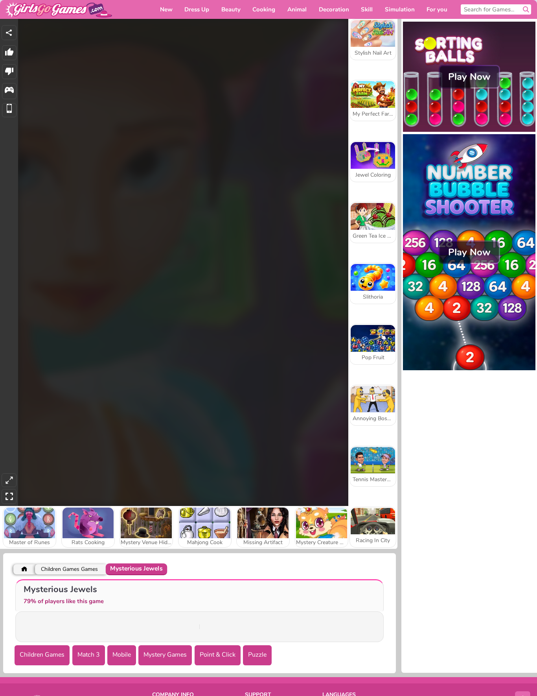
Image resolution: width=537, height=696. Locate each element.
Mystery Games (165, 654)
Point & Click (217, 654)
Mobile (121, 654)
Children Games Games (69, 569)
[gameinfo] (9, 91)
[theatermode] (9, 480)
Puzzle (257, 654)
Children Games (42, 654)
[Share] (9, 32)
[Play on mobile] (9, 110)
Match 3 (88, 654)
